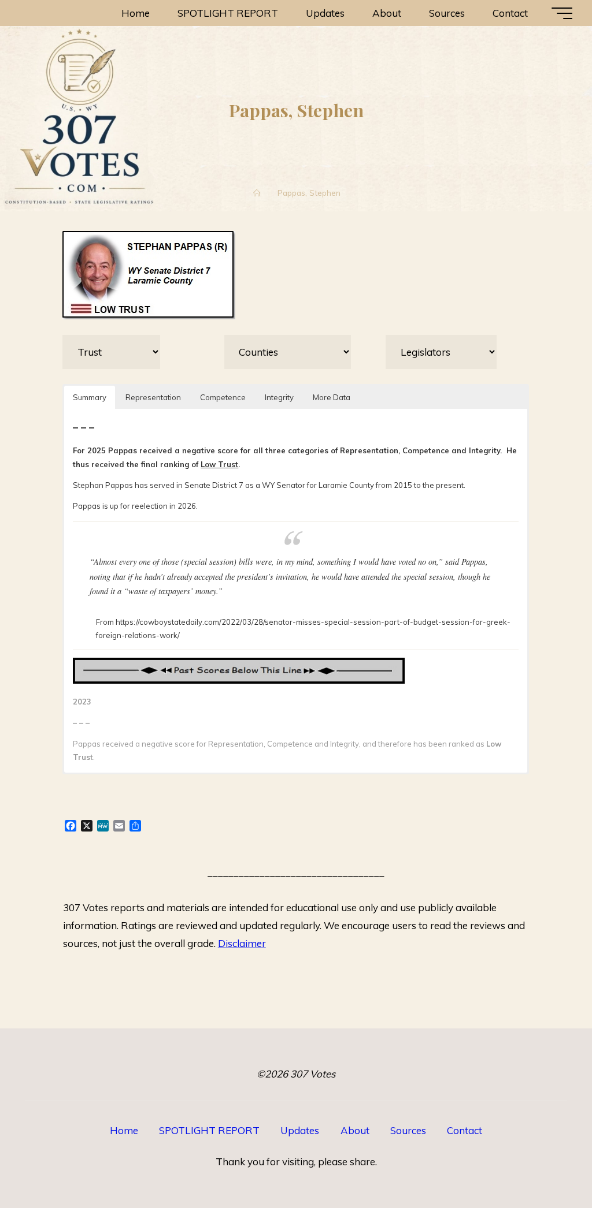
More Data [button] (332, 396)
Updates (299, 1130)
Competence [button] (223, 396)
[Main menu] (562, 13)
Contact (464, 1130)
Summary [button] (90, 396)
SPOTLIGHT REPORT (209, 1130)
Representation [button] (154, 396)
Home (124, 1130)
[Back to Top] (547, 1163)
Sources (408, 1130)
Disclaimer (242, 943)
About (355, 1130)
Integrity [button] (279, 396)
